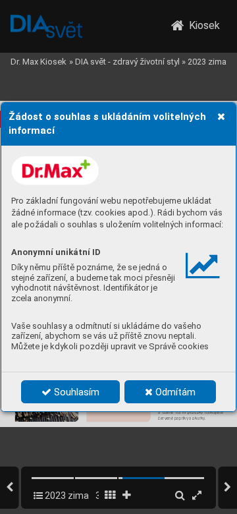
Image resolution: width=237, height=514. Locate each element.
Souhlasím (75, 392)
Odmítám (174, 392)
